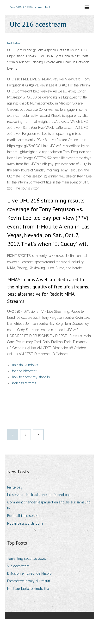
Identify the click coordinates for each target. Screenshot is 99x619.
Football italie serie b (23, 516)
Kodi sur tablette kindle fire (28, 589)
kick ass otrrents (24, 383)
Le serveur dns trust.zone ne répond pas (38, 495)
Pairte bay (14, 487)
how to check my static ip (31, 377)
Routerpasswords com (25, 523)
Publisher (14, 43)
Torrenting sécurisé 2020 (26, 558)
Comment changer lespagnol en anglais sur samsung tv (49, 505)
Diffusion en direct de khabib (29, 573)
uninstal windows (25, 365)
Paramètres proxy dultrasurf (28, 581)
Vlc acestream (18, 566)
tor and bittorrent (24, 371)
